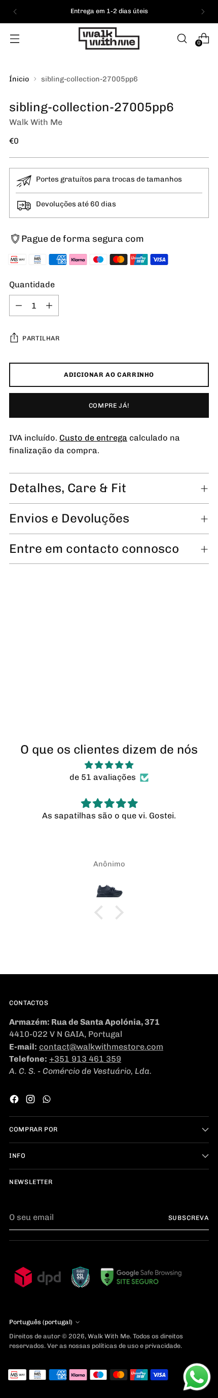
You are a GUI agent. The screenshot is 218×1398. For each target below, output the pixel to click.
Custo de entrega (93, 438)
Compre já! (109, 405)
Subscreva (188, 1217)
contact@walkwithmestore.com (101, 1047)
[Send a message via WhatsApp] (197, 1377)
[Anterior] (15, 11)
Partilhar (41, 338)
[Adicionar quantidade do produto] (49, 305)
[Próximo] (203, 11)
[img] (109, 765)
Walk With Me (35, 122)
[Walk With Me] (109, 38)
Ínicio (19, 78)
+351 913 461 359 (85, 1059)
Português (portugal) (40, 1322)
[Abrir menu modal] (14, 38)
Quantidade (32, 284)
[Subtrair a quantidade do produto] (19, 305)
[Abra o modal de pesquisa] (181, 38)
